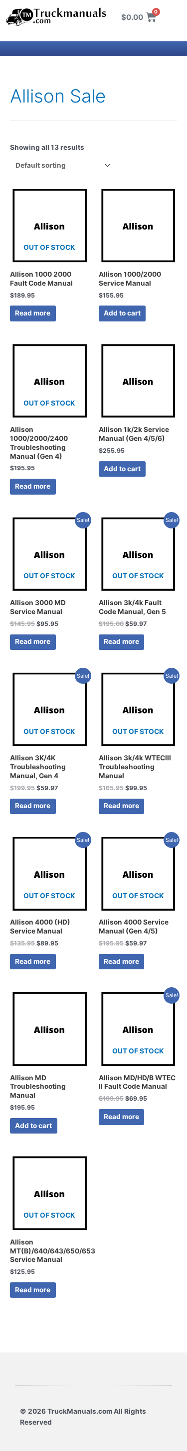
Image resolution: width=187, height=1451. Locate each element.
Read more (32, 313)
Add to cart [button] (122, 313)
